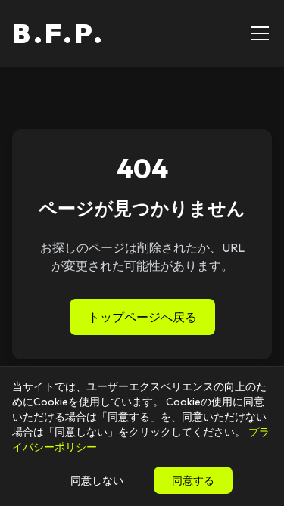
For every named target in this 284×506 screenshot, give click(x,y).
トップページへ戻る (142, 316)
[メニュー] (260, 33)
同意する (193, 480)
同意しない (96, 480)
